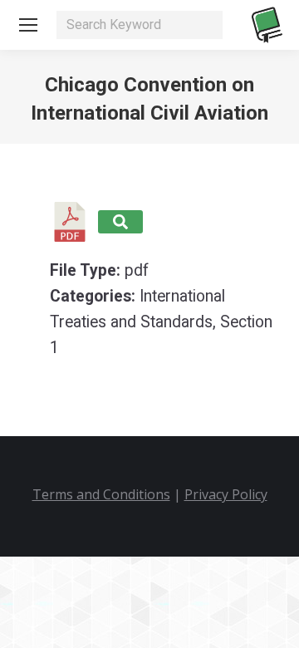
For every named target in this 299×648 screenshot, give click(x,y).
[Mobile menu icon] (28, 25)
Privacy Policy (225, 494)
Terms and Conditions (101, 494)
